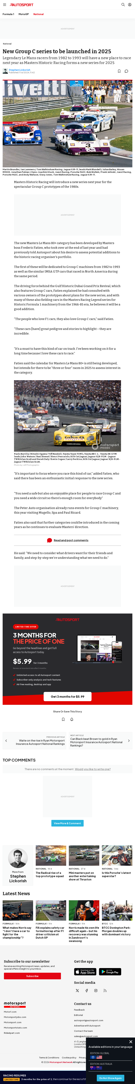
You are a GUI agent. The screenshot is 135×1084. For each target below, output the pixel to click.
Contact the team (83, 1031)
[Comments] (127, 71)
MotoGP (24, 14)
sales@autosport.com (86, 1036)
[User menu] (129, 4)
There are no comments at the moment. (68, 769)
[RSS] (105, 990)
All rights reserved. (83, 1062)
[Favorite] (119, 71)
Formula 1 (8, 14)
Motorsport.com (12, 1022)
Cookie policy (69, 1057)
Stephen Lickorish (19, 70)
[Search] (123, 4)
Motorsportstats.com (15, 1027)
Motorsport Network (61, 1062)
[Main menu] (4, 4)
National (38, 14)
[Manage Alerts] (71, 719)
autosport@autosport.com (88, 1020)
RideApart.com (12, 1033)
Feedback (79, 1009)
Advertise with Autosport (87, 1025)
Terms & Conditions (49, 1057)
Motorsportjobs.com (15, 1017)
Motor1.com (10, 1011)
